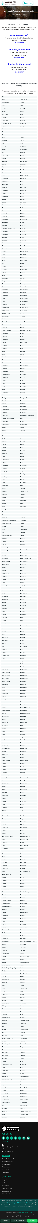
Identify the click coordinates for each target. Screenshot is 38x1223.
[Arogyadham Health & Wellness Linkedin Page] (28, 1138)
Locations (22, 14)
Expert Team (5, 1185)
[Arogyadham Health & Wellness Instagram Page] (11, 1138)
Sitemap (9, 1216)
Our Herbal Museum (7, 1191)
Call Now (29, 3)
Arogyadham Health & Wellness (22, 1214)
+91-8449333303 (19, 43)
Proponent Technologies (25, 1212)
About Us (4, 1180)
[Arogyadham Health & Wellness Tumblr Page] (19, 1138)
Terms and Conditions (25, 1216)
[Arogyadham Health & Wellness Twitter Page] (7, 1138)
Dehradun (20, 1203)
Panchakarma (6, 1167)
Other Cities (5, 1172)
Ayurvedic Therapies (8, 1161)
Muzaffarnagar (11, 1203)
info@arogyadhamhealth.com (12, 1147)
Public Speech (6, 1194)
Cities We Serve (6, 1170)
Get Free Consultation (19, 1220)
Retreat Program (6, 1164)
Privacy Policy (15, 1216)
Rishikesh (29, 1203)
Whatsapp (32, 1220)
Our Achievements (7, 1188)
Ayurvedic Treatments (8, 1159)
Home (15, 14)
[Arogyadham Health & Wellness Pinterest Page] (24, 1138)
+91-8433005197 (19, 72)
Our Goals (5, 1183)
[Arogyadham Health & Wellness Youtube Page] (15, 1138)
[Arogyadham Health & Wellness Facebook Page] (3, 1138)
